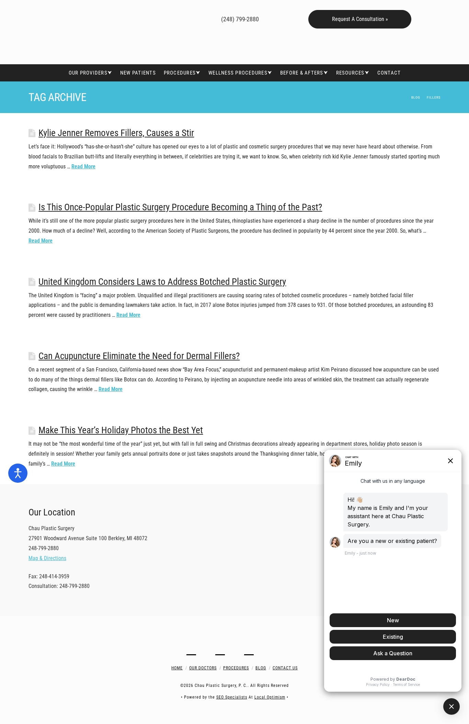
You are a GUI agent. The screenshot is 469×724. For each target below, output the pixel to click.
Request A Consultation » (360, 19)
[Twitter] (163, 18)
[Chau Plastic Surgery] (79, 32)
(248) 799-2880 (239, 19)
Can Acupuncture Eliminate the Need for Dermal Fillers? (139, 355)
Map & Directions (47, 558)
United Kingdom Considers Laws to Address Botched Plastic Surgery (162, 281)
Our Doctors (203, 668)
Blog (260, 668)
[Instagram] (183, 18)
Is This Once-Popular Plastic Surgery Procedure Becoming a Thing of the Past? (180, 207)
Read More (83, 166)
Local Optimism (269, 697)
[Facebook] (153, 18)
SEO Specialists (231, 697)
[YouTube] (173, 18)
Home (177, 668)
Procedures (236, 668)
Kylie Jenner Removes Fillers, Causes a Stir (116, 132)
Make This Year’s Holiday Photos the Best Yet (120, 430)
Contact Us (285, 668)
